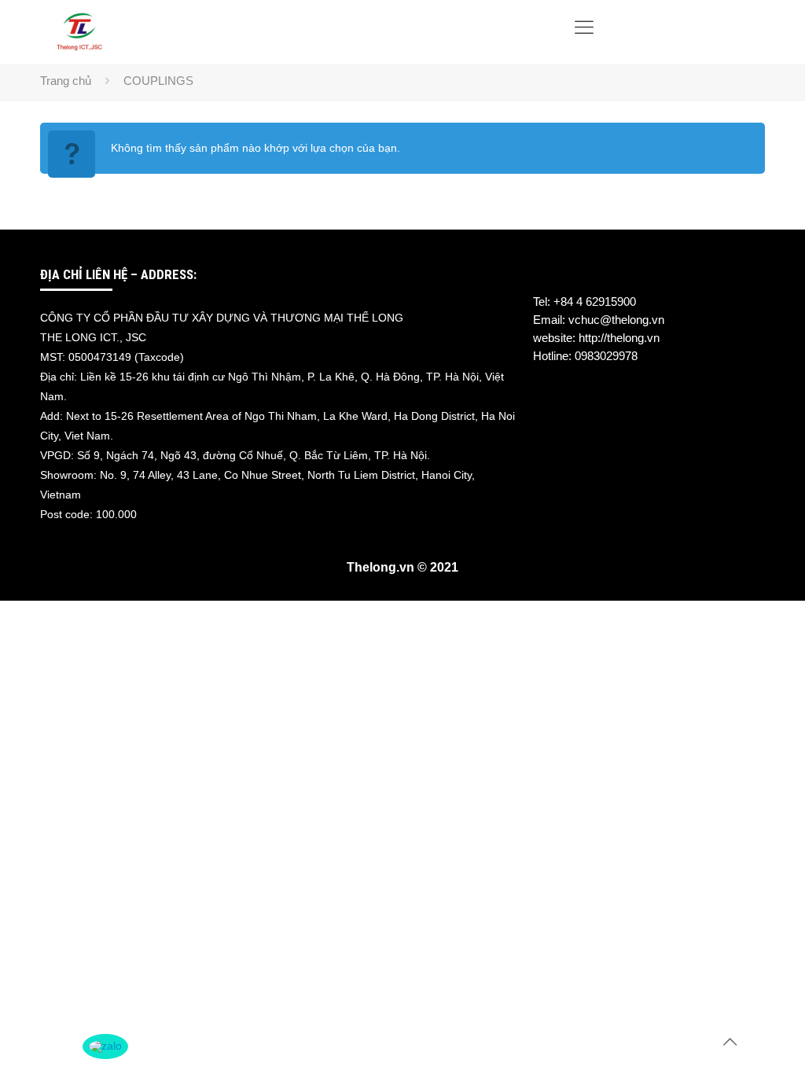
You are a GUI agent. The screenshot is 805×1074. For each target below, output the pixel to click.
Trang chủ (65, 80)
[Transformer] (79, 31)
